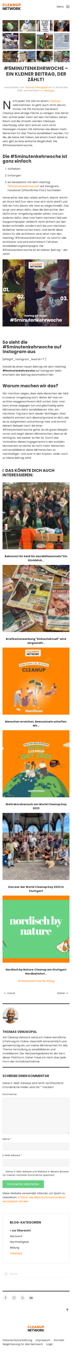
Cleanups (48, 90)
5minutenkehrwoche (31, 981)
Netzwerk (16, 1236)
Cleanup (54, 101)
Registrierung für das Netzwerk (23, 1344)
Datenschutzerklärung (17, 1340)
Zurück (11, 993)
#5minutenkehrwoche (23, 186)
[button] (63, 6)
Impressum (42, 1340)
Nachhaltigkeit (19, 1242)
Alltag (50, 981)
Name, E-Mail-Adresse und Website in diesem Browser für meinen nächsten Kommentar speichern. (36, 1173)
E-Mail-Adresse (12, 1155)
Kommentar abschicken (23, 1184)
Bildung (14, 1248)
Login (49, 1344)
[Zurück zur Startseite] (12, 6)
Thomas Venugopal (36, 87)
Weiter (61, 993)
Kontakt (59, 1340)
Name (7, 1139)
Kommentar (10, 1094)
